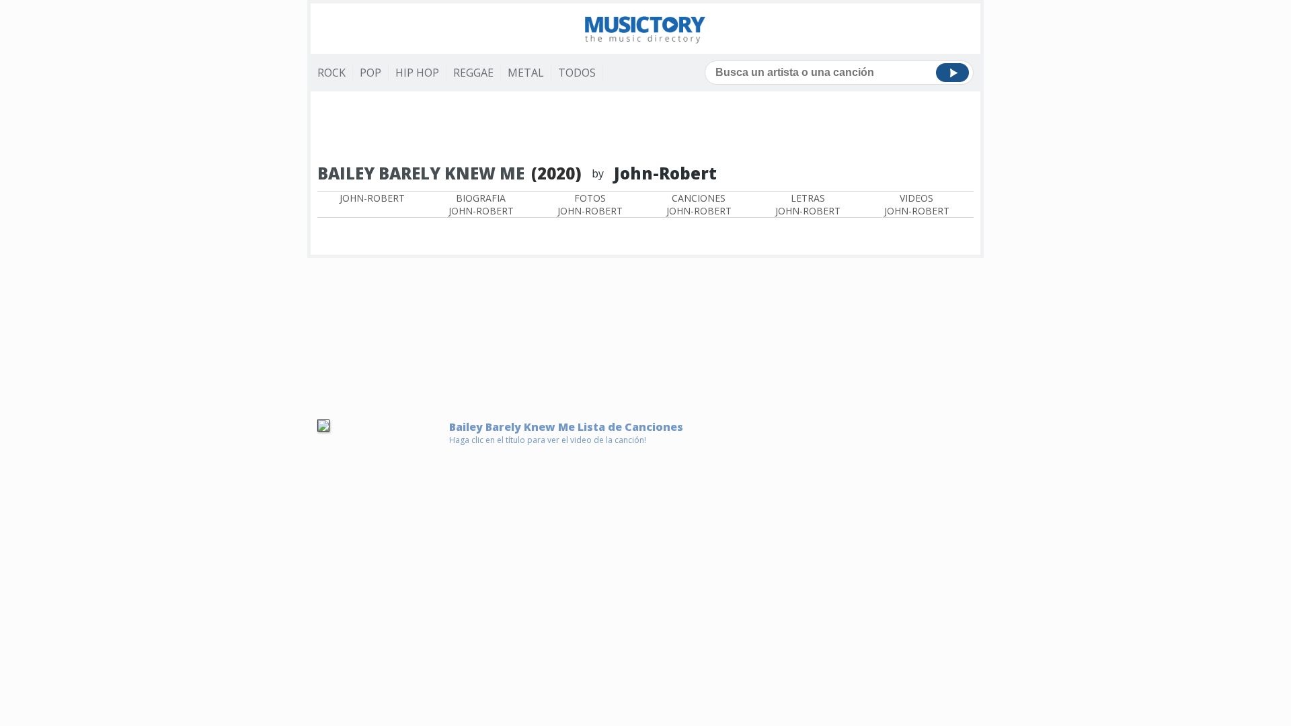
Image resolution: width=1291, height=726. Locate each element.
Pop (370, 72)
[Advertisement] (645, 128)
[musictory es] (645, 28)
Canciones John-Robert (699, 204)
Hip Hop (417, 72)
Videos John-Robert (916, 204)
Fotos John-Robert (590, 204)
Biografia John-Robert (481, 204)
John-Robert (372, 198)
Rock (331, 72)
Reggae (473, 72)
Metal (526, 72)
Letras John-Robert (807, 204)
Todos (577, 72)
